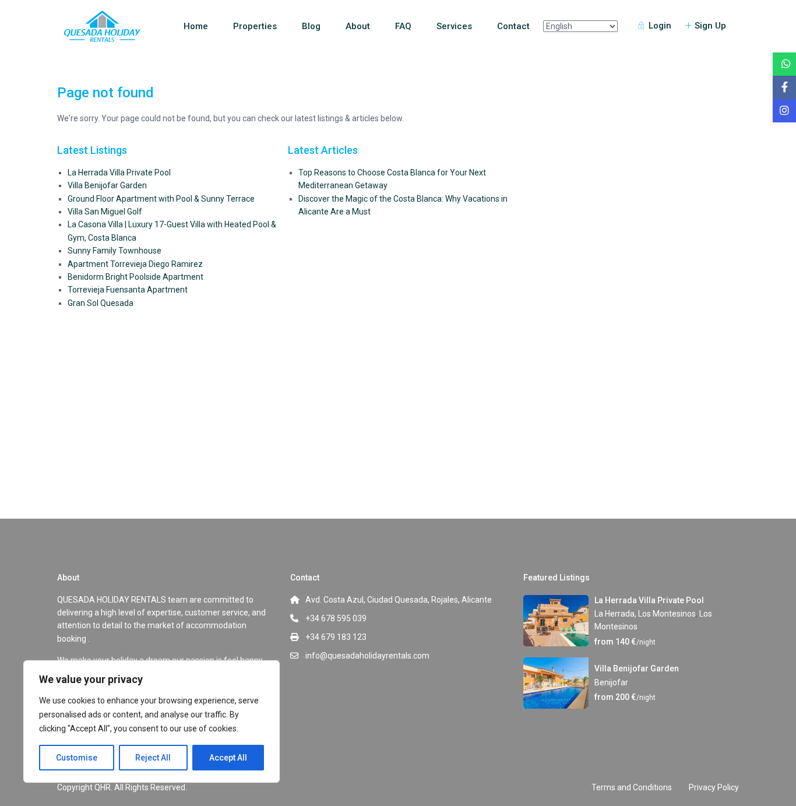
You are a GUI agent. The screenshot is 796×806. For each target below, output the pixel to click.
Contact (513, 26)
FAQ (403, 26)
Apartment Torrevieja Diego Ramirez (135, 264)
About (358, 26)
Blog (311, 26)
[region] (151, 721)
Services (454, 26)
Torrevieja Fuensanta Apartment (128, 289)
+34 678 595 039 (336, 618)
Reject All (153, 757)
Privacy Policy (714, 787)
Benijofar (611, 682)
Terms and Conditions (631, 787)
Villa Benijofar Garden (107, 185)
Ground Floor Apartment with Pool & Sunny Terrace (161, 198)
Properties (255, 26)
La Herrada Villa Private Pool (119, 172)
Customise (76, 757)
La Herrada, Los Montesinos (645, 613)
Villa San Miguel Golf (105, 211)
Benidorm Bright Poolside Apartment (135, 276)
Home (196, 26)
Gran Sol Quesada (100, 303)
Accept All (228, 757)
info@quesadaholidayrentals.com (367, 655)
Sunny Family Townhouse (114, 250)
